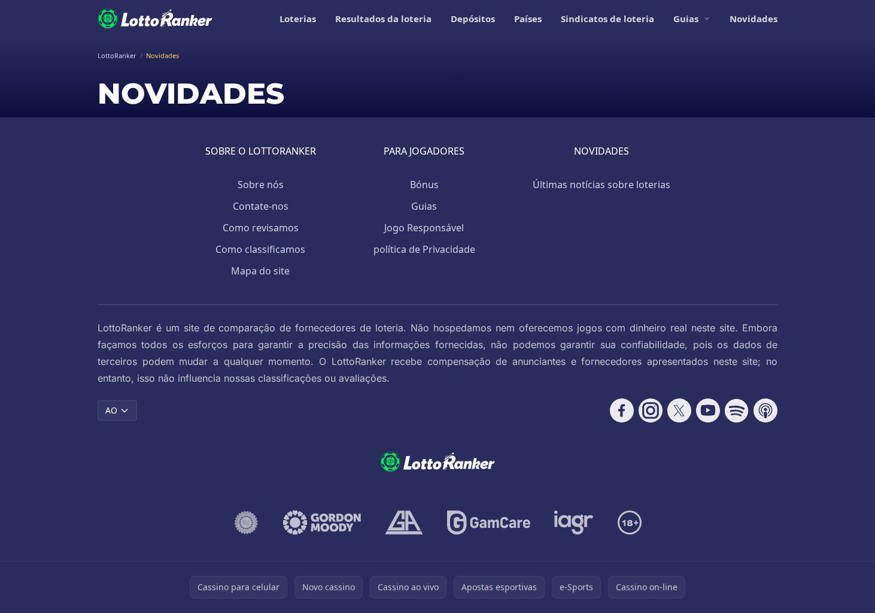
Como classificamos (260, 249)
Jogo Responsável (424, 227)
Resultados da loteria (383, 19)
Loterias (297, 19)
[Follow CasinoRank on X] (679, 410)
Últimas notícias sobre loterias (601, 184)
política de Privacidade (424, 249)
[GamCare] (488, 523)
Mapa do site (260, 270)
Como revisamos (261, 227)
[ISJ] (246, 523)
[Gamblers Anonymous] (404, 523)
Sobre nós (261, 184)
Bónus (424, 184)
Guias (685, 19)
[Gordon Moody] (322, 523)
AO (111, 410)
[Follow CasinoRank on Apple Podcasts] (765, 410)
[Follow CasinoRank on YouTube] (708, 410)
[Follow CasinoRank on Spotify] (737, 410)
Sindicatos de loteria (607, 19)
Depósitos (473, 19)
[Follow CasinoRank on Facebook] (622, 410)
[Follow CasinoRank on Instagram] (651, 410)
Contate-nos (260, 206)
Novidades (753, 19)
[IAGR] (574, 523)
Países (528, 19)
